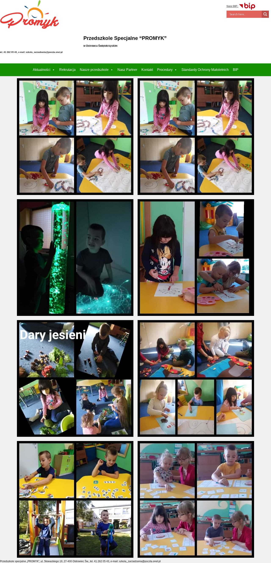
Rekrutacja (67, 69)
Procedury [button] (165, 69)
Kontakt (147, 69)
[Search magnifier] (265, 14)
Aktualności (41, 69)
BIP (235, 69)
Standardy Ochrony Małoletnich (205, 69)
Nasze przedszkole (94, 69)
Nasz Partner (127, 69)
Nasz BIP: (232, 6)
